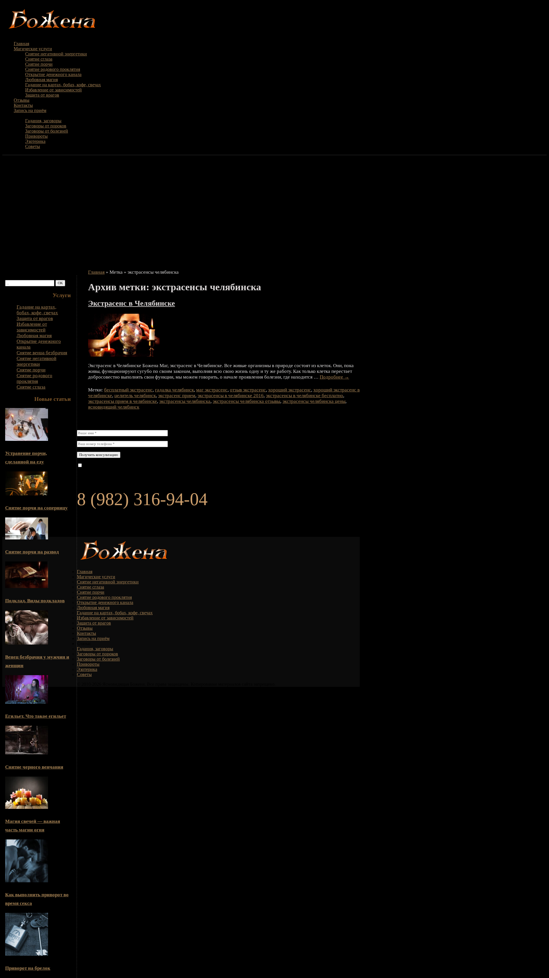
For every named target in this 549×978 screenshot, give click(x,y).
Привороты (36, 136)
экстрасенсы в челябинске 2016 (231, 395)
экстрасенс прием (176, 395)
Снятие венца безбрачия (42, 352)
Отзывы (21, 100)
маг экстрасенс (212, 390)
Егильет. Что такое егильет (35, 716)
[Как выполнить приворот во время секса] (26, 880)
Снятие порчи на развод (32, 552)
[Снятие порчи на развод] (26, 538)
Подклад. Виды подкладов (35, 600)
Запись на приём (30, 110)
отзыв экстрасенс (248, 390)
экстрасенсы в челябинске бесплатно (304, 395)
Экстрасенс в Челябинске (131, 303)
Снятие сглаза (38, 59)
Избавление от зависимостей (53, 89)
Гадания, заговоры (43, 120)
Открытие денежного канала (53, 74)
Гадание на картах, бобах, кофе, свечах (63, 84)
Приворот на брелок (27, 968)
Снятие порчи (39, 64)
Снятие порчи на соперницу (36, 508)
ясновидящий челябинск (113, 407)
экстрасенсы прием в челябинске (122, 401)
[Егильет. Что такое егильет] (26, 702)
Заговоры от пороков (45, 125)
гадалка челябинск (174, 390)
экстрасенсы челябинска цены (314, 401)
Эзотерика (35, 141)
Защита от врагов (42, 95)
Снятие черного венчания (34, 767)
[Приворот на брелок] (26, 954)
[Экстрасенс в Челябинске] (124, 355)
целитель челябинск (135, 395)
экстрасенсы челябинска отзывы (246, 401)
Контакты (23, 105)
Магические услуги (33, 48)
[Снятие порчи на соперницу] (26, 494)
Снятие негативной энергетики (56, 53)
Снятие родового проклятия (52, 69)
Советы (32, 146)
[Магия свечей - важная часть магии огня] (26, 807)
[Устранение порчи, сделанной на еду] (26, 439)
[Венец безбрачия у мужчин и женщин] (26, 643)
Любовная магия (41, 79)
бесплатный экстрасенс (128, 390)
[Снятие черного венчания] (26, 752)
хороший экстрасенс (289, 390)
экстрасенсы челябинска (184, 401)
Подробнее (334, 377)
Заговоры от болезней (46, 131)
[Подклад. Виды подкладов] (26, 586)
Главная (21, 43)
